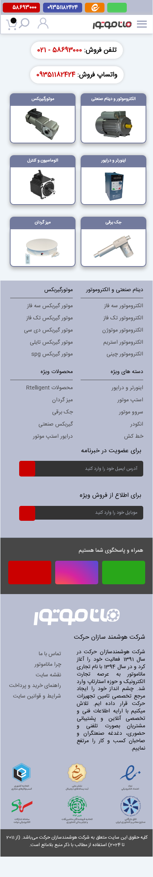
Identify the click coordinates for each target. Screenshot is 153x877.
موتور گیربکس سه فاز (50, 306)
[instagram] (76, 572)
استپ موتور (130, 400)
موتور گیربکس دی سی (48, 330)
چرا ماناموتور (47, 664)
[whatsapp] (117, 8)
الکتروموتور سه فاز (123, 306)
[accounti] (43, 27)
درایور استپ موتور (53, 436)
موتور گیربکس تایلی (51, 342)
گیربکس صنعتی (55, 424)
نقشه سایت (48, 675)
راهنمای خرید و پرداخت (35, 685)
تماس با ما (50, 654)
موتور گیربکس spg (52, 354)
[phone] (30, 575)
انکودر (136, 424)
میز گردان (62, 400)
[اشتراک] (27, 468)
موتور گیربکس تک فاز (49, 318)
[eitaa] (94, 11)
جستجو (25, 24)
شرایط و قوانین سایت (37, 696)
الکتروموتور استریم (123, 342)
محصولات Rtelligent (49, 388)
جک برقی (62, 412)
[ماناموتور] (112, 20)
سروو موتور (131, 412)
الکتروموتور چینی (124, 354)
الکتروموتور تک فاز (123, 318)
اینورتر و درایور (127, 388)
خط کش (133, 436)
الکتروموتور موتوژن (122, 330)
